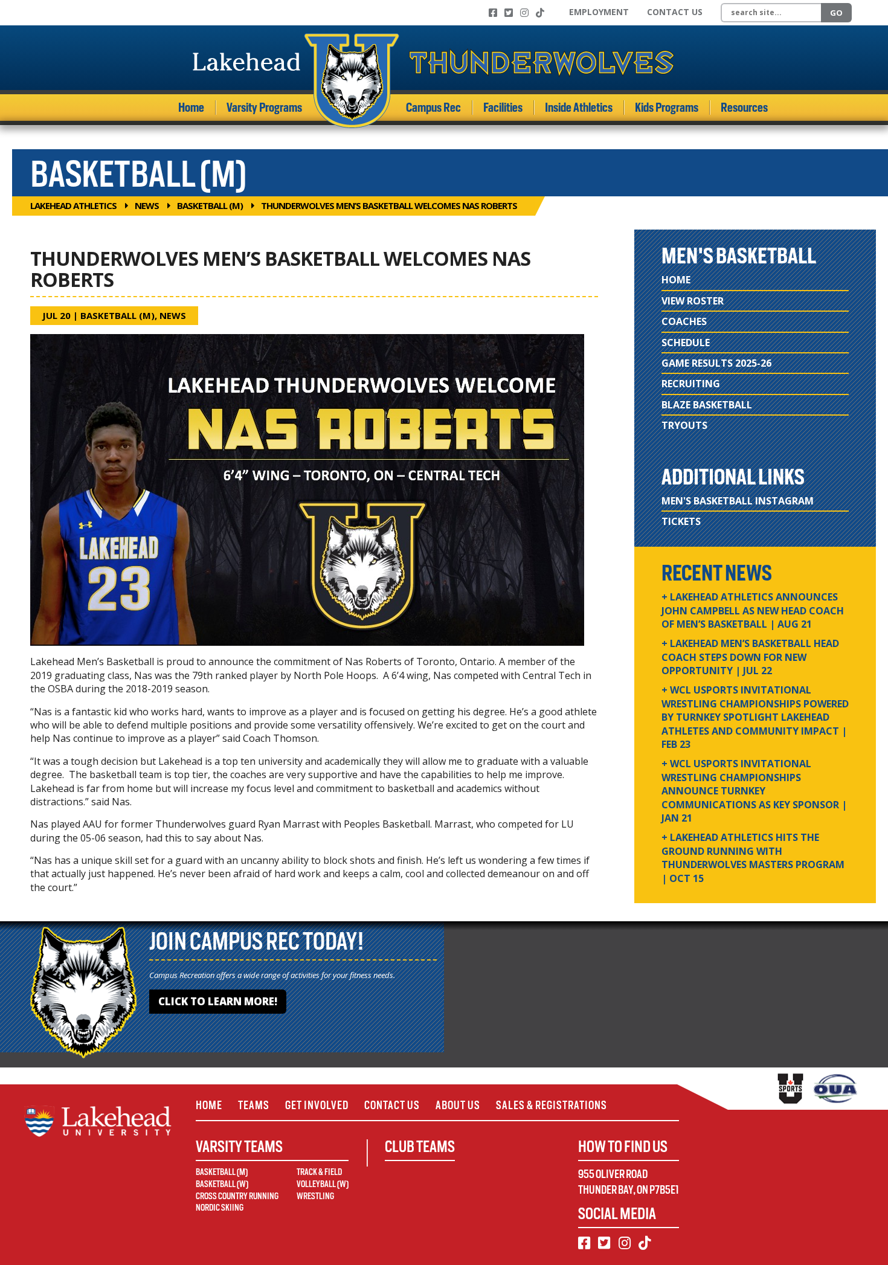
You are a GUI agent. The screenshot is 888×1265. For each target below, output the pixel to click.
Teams (253, 1105)
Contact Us (675, 12)
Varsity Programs (264, 107)
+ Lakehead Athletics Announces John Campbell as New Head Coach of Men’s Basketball (752, 610)
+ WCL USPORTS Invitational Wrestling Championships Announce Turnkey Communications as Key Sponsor (754, 791)
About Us (458, 1105)
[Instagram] (524, 12)
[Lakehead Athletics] (434, 80)
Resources (744, 107)
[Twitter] (508, 12)
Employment (599, 12)
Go (836, 12)
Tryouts (684, 425)
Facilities (503, 107)
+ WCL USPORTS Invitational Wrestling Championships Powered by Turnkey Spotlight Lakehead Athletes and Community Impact (755, 717)
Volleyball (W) (323, 1184)
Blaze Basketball (706, 404)
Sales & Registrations (551, 1105)
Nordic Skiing (219, 1207)
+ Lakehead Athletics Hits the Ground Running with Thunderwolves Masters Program (753, 857)
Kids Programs (666, 107)
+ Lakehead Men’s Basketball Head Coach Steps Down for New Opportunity (750, 657)
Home (191, 107)
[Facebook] (493, 12)
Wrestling (315, 1196)
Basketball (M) (210, 205)
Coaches (684, 321)
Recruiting (690, 383)
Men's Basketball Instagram (737, 500)
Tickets (681, 521)
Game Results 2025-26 (716, 363)
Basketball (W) (222, 1184)
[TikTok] (540, 12)
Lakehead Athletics (73, 205)
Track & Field (319, 1172)
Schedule (685, 342)
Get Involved (317, 1105)
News (147, 205)
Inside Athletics (579, 107)
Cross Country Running (237, 1196)
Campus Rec (433, 107)
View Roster (692, 300)
